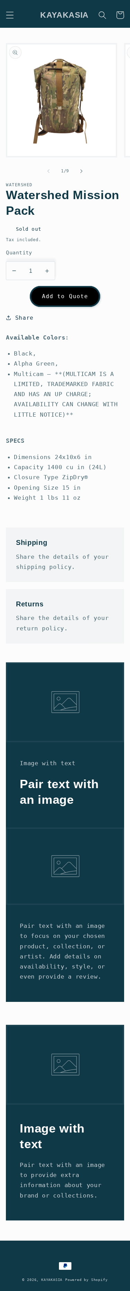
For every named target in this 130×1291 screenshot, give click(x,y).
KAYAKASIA (51, 1280)
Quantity (19, 253)
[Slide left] (48, 171)
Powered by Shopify (86, 1280)
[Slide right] (81, 171)
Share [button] (24, 317)
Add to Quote (65, 296)
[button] (10, 15)
